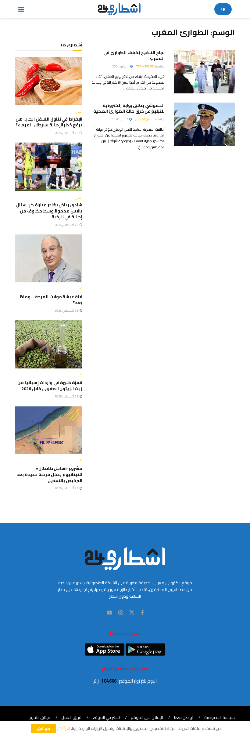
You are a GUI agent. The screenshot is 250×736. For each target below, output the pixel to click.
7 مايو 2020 (120, 119)
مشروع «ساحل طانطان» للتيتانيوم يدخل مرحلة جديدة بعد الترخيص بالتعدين (49, 474)
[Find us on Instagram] (120, 612)
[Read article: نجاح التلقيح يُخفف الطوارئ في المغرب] (204, 71)
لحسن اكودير (144, 119)
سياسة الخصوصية (219, 717)
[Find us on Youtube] (109, 612)
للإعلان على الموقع (147, 717)
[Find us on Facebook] (142, 612)
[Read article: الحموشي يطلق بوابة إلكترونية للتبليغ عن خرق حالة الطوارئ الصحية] (204, 124)
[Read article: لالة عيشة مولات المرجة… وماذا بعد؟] (48, 258)
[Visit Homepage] (119, 9)
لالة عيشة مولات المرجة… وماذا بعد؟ (51, 300)
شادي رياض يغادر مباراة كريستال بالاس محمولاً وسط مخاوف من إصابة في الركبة (49, 211)
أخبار (79, 111)
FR (223, 9)
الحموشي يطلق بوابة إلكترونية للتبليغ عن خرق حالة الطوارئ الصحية (129, 108)
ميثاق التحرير (40, 717)
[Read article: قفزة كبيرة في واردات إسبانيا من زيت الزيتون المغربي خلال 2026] (48, 344)
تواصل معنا (183, 717)
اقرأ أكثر (63, 728)
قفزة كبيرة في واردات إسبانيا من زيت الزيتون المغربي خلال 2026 (49, 386)
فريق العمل (71, 717)
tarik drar (144, 66)
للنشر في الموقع (106, 717)
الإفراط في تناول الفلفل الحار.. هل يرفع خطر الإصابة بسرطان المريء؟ (49, 122)
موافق (43, 728)
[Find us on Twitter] (131, 612)
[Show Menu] (21, 9)
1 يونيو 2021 (121, 66)
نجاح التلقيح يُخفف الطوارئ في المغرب (134, 56)
